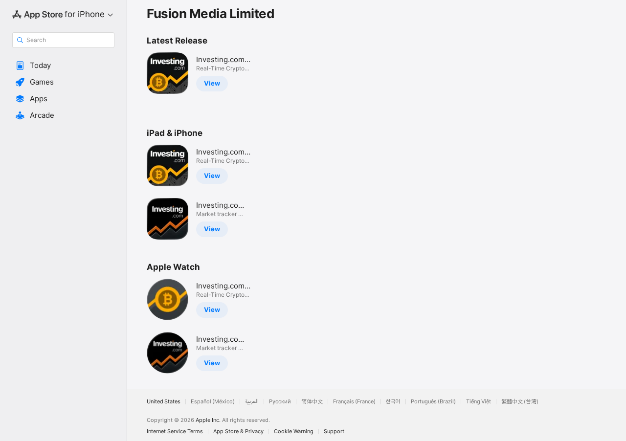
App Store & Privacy (238, 431)
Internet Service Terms (175, 431)
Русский (280, 401)
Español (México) (213, 401)
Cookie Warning (293, 431)
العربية (252, 401)
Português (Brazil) (433, 401)
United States (163, 401)
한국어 (393, 401)
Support (334, 431)
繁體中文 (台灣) (519, 401)
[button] (63, 65)
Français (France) (354, 401)
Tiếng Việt (478, 401)
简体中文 (312, 401)
